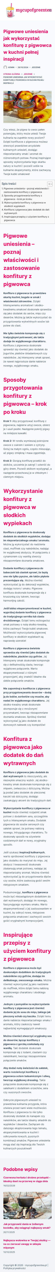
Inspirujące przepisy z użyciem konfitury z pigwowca (26, 218)
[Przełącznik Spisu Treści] (48, 184)
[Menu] (50, 10)
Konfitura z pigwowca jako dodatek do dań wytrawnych (26, 211)
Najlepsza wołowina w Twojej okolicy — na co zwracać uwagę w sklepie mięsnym (26, 1244)
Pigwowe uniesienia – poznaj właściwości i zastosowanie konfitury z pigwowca (26, 190)
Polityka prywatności (14, 1268)
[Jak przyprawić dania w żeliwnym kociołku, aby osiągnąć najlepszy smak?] (27, 1205)
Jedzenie (36, 67)
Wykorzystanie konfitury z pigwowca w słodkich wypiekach (25, 204)
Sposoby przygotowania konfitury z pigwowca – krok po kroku (23, 197)
